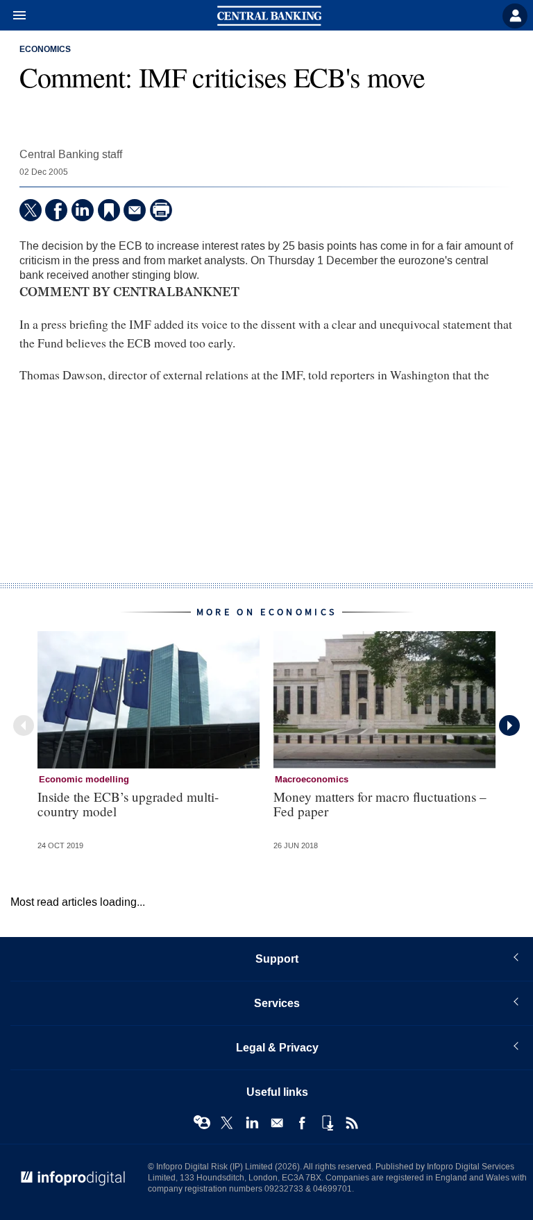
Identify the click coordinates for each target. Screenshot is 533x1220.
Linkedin (252, 1123)
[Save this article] (109, 210)
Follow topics (202, 1123)
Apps (327, 1123)
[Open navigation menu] (13, 16)
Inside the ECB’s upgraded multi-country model (128, 803)
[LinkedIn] (82, 210)
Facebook (302, 1123)
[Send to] (135, 210)
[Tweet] (30, 210)
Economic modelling (84, 779)
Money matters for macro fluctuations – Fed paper (380, 803)
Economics (45, 49)
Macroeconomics (311, 779)
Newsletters (277, 1123)
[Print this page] (161, 210)
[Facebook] (56, 210)
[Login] (514, 15)
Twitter (227, 1123)
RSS (352, 1123)
